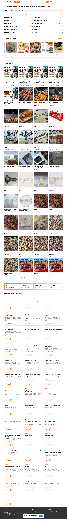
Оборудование (37, 17)
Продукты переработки (8, 17)
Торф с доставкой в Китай (51, 390)
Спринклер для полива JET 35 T (39, 145)
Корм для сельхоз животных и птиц (40, 20)
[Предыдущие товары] (4, 49)
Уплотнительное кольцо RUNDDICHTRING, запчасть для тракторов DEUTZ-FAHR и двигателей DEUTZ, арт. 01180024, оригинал (9, 103)
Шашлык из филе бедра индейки (53, 103)
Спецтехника (6, 20)
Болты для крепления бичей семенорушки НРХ (9, 188)
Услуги (35, 29)
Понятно (41, 516)
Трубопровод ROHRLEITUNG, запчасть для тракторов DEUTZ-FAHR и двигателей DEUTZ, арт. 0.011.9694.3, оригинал (25, 82)
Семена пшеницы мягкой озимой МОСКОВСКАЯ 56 (23, 252)
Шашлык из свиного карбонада (25, 102)
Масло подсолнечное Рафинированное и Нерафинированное (33, 420)
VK (51, 511)
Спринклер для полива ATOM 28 (10, 145)
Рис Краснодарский (9, 329)
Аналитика (29, 4)
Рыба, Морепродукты (38, 23)
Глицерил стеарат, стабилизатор (55, 187)
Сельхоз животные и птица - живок (10, 26)
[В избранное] (17, 82)
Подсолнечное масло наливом (52, 360)
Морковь (27, 466)
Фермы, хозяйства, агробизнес (9, 32)
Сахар (6, 419)
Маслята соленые (49, 435)
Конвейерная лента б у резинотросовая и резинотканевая (53, 420)
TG (53, 511)
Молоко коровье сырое (10, 496)
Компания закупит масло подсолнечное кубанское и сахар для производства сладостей (33, 376)
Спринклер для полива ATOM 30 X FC (25, 146)
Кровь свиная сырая (29, 300)
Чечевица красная (37, 230)
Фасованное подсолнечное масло (52, 405)
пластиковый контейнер (30, 360)
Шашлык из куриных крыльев (24, 123)
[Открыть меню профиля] (62, 2)
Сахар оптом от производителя (12, 345)
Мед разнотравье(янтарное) (9, 166)
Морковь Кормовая (52, 230)
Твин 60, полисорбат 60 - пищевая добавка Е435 (38, 188)
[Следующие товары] (63, 49)
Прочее (35, 32)
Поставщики (10, 4)
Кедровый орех (8, 360)
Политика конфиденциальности (15, 514)
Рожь (20, 230)
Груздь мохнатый (29, 435)
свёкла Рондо (28, 481)
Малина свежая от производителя (12, 300)
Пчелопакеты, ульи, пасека (51, 481)
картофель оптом (9, 481)
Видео (33, 4)
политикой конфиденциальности (30, 516)
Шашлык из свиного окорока (9, 123)
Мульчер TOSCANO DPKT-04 (54, 123)
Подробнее (8, 308)
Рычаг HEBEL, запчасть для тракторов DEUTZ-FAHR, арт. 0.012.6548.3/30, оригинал (9, 82)
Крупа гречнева (28, 314)
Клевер (50, 252)
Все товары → (60, 38)
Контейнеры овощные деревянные (13, 374)
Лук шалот (21, 273)
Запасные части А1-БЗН (10, 450)
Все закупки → (60, 295)
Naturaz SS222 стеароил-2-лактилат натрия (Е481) (24, 210)
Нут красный (36, 209)
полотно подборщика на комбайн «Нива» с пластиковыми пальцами (53, 451)
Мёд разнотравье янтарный (54, 145)
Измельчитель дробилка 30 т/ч (25, 166)
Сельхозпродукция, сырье (39, 14)
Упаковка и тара (37, 26)
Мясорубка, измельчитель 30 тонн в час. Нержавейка (39, 167)
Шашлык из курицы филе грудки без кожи (40, 103)
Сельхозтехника (7, 14)
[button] (47, 2)
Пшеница (7, 405)
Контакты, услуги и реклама (37, 511)
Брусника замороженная (10, 390)
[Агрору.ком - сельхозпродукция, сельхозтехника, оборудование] (8, 2)
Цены (25, 4)
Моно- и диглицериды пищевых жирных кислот (10, 210)
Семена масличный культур (31, 345)
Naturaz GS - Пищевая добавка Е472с (24, 188)
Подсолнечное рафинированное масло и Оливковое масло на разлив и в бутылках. (53, 376)
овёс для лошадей (49, 300)
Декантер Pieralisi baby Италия (54, 166)
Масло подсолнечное (30, 405)
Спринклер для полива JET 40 (39, 123)
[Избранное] (60, 2)
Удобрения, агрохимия (8, 23)
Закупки (15, 4)
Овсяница (5, 252)
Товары (5, 4)
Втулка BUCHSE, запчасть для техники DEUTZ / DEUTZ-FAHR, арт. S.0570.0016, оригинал (39, 82)
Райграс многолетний (38, 252)
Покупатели (20, 4)
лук (45, 466)
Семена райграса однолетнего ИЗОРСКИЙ (9, 274)
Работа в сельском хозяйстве (9, 29)
